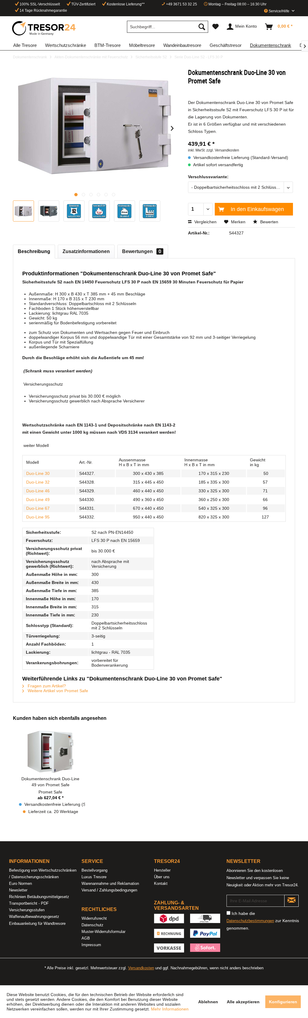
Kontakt (161, 883)
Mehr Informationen (170, 1009)
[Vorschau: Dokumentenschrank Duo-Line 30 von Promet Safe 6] (149, 211)
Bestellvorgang (94, 870)
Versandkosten (141, 968)
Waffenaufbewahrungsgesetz (34, 916)
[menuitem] (167, 27)
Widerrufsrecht (94, 918)
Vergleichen (205, 221)
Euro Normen (20, 883)
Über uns (162, 877)
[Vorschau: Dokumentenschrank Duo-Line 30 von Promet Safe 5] (124, 211)
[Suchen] (202, 27)
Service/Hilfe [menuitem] (279, 11)
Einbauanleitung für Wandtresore (37, 923)
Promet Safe (50, 792)
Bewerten (268, 221)
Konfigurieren (283, 1001)
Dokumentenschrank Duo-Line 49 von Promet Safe (50, 781)
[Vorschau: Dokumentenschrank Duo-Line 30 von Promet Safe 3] (74, 211)
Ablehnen (208, 1001)
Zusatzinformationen (86, 251)
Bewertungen (141, 251)
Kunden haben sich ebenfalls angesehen (59, 718)
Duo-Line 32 (38, 482)
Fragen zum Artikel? (46, 685)
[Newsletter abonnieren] (291, 901)
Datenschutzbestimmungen (250, 921)
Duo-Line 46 (38, 490)
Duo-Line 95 (38, 517)
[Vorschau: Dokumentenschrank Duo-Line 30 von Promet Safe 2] (48, 211)
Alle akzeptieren (243, 1001)
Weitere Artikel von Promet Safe (57, 690)
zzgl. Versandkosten (222, 150)
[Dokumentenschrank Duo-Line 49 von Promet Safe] (50, 752)
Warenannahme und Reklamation (110, 883)
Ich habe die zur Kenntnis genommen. (262, 921)
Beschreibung (34, 251)
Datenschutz (92, 925)
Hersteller (162, 870)
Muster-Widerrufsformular (103, 931)
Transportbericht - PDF (29, 903)
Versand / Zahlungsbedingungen (109, 890)
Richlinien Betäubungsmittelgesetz (39, 896)
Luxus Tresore (94, 877)
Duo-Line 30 (38, 473)
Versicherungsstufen (27, 910)
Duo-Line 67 (38, 508)
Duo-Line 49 (38, 499)
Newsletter (18, 890)
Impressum (91, 945)
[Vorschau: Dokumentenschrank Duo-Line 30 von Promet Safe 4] (99, 211)
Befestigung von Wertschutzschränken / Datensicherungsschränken (42, 873)
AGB (86, 938)
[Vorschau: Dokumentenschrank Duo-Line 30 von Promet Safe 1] (23, 211)
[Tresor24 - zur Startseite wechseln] (44, 28)
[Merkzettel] (215, 27)
